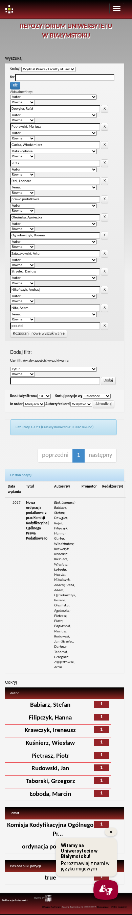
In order (16, 404)
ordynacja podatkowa (50, 847)
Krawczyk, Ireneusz (50, 730)
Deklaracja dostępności (14, 900)
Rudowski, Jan (50, 768)
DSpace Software (51, 907)
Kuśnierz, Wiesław (50, 743)
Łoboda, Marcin (50, 794)
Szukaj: (15, 69)
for (12, 77)
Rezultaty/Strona (23, 396)
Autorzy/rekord (57, 404)
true (50, 878)
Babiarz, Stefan (50, 705)
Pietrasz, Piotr (50, 756)
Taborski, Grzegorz (50, 781)
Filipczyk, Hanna (50, 718)
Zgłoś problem (119, 907)
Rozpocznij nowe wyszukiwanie (39, 334)
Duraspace (103, 907)
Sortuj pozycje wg (68, 396)
